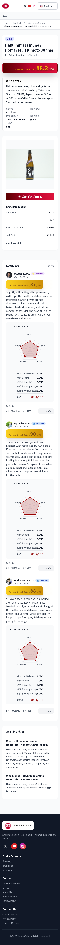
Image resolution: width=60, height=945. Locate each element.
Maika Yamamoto (24, 580)
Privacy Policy (9, 918)
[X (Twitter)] (25, 6)
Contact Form (9, 914)
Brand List (7, 865)
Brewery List (8, 861)
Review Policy (9, 900)
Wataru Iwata (22, 274)
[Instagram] (34, 6)
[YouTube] (29, 6)
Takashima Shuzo (35, 23)
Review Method (10, 896)
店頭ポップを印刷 (32, 196)
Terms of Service (11, 922)
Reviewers (7, 869)
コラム (5, 887)
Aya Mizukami (22, 423)
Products (17, 23)
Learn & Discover (11, 883)
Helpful (47, 411)
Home (5, 23)
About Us (7, 892)
